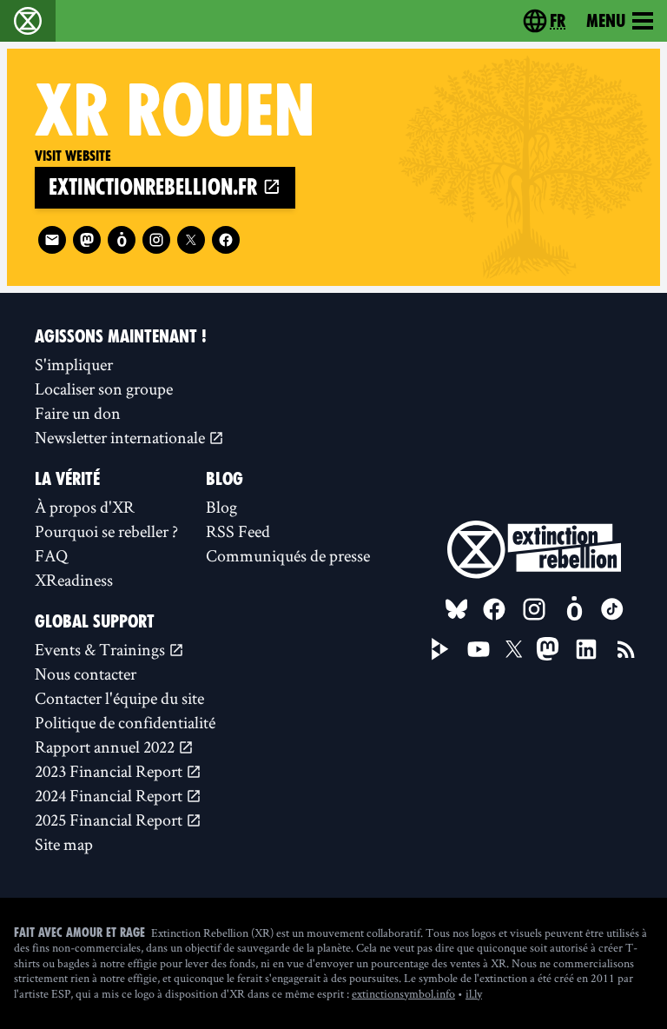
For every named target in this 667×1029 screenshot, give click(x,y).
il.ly (474, 993)
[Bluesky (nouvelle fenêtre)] (457, 609)
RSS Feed (238, 531)
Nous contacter (85, 673)
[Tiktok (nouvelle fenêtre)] (612, 609)
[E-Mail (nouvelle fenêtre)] (52, 240)
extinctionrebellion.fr (155, 187)
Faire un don (78, 413)
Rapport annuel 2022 (106, 746)
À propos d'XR (85, 506)
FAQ (51, 555)
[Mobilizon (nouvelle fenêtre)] (121, 240)
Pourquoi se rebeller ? (106, 531)
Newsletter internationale (121, 437)
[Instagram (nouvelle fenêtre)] (156, 240)
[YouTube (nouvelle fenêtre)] (479, 649)
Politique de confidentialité (125, 722)
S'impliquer (74, 364)
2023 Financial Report (110, 771)
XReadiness (74, 579)
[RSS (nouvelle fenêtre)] (626, 649)
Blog (221, 506)
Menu (605, 20)
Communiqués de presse (288, 555)
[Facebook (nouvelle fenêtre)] (226, 240)
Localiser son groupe (104, 388)
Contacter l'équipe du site (119, 698)
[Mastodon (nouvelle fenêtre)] (87, 240)
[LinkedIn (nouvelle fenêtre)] (586, 649)
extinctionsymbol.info (403, 993)
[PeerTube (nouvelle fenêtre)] (440, 649)
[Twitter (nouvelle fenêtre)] (191, 240)
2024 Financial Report (110, 795)
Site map (64, 844)
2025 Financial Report (110, 819)
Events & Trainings (101, 649)
